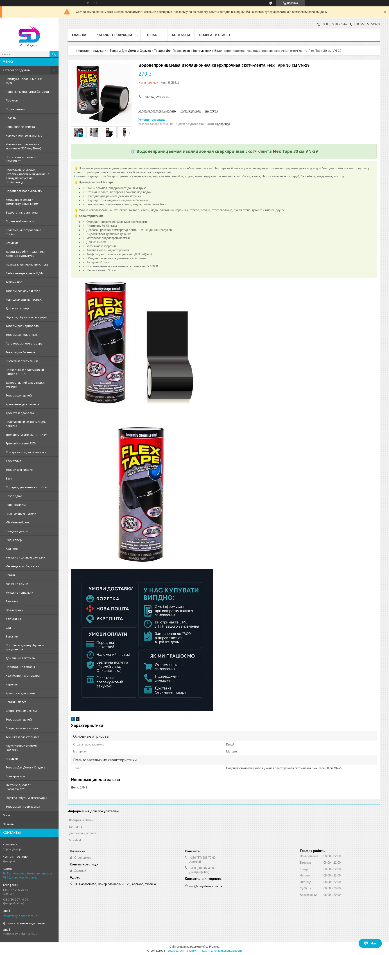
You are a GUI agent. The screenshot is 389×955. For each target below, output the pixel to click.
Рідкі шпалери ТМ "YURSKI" (25, 299)
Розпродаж (14, 496)
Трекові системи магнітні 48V (26, 434)
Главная (79, 35)
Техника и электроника (22, 737)
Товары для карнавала (22, 326)
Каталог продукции (17, 70)
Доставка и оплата (82, 833)
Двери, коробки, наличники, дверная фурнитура (26, 254)
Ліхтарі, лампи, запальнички (26, 452)
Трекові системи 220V (21, 443)
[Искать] (54, 54)
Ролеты (11, 118)
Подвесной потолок (20, 221)
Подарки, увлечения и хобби (26, 487)
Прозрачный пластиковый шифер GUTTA (25, 372)
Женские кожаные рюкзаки (25, 557)
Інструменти (202, 50)
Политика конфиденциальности (221, 950)
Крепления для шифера (22, 404)
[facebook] (73, 720)
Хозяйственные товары (23, 675)
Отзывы (8, 824)
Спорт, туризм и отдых (22, 711)
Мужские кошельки (19, 592)
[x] (77, 720)
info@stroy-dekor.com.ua (20, 916)
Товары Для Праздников (172, 50)
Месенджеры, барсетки (22, 566)
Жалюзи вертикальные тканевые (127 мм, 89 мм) (23, 146)
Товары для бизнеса (20, 352)
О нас (7, 815)
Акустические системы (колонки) (22, 748)
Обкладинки (14, 610)
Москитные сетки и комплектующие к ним (22, 202)
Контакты (181, 35)
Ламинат (12, 100)
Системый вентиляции (22, 361)
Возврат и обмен (214, 35)
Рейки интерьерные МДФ (24, 273)
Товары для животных (22, 335)
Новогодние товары (20, 667)
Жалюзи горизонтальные (24, 135)
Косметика (13, 461)
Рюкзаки (12, 601)
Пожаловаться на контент (182, 950)
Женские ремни (17, 584)
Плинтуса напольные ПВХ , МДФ (25, 81)
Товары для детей (19, 395)
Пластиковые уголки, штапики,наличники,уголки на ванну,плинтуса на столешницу (27, 176)
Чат (373, 943)
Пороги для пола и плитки (24, 191)
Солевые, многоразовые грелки (23, 232)
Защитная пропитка (20, 127)
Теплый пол (14, 282)
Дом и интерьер (17, 308)
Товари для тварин (19, 470)
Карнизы (12, 684)
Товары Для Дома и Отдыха (25, 767)
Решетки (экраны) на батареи (27, 92)
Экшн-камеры (16, 505)
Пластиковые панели (21, 513)
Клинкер (12, 549)
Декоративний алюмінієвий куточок (25, 385)
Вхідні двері (14, 540)
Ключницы (13, 619)
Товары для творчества (23, 806)
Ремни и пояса (16, 702)
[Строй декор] (29, 32)
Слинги (11, 628)
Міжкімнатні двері (18, 522)
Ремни (10, 575)
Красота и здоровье (20, 413)
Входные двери (17, 531)
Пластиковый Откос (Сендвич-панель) (27, 424)
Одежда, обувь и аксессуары (26, 317)
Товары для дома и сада (23, 291)
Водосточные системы (22, 212)
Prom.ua (214, 946)
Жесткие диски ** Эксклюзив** (18, 787)
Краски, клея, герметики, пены (27, 264)
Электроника (15, 776)
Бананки (12, 636)
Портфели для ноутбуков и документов (25, 647)
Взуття (10, 478)
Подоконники (15, 109)
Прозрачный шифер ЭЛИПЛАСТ (20, 159)
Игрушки (12, 243)
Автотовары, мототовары (24, 343)
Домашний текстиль (20, 658)
